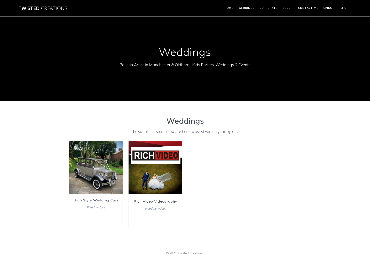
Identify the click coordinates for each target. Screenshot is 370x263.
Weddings (246, 8)
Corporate (269, 8)
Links (327, 8)
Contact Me (308, 8)
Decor (288, 8)
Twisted (42, 8)
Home (229, 8)
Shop (344, 8)
